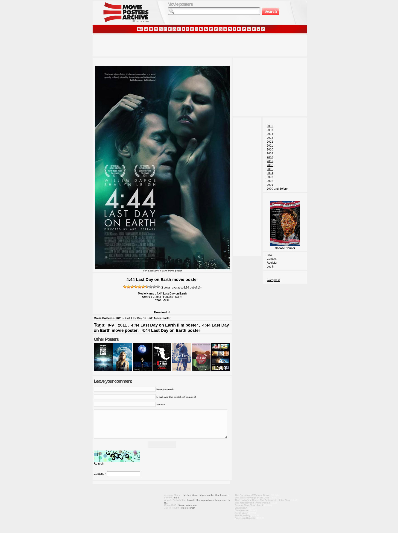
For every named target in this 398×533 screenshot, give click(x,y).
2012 (270, 141)
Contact (271, 258)
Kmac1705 (170, 505)
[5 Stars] (139, 287)
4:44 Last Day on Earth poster (171, 330)
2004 (270, 173)
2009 (270, 153)
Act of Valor (241, 513)
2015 (270, 130)
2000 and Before (277, 188)
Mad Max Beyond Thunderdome (252, 502)
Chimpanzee (242, 510)
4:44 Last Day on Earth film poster (164, 325)
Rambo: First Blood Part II (249, 505)
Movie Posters (103, 318)
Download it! (162, 312)
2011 (119, 318)
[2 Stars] (128, 287)
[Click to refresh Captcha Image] (117, 456)
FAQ (269, 254)
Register (272, 262)
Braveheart (241, 507)
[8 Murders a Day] (161, 370)
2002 (270, 181)
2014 (270, 133)
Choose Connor (285, 248)
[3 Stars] (132, 287)
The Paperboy (242, 515)
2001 (270, 184)
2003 (270, 177)
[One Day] (181, 370)
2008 (270, 157)
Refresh (99, 463)
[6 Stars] (143, 287)
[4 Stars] (136, 287)
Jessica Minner (172, 495)
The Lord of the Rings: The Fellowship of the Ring (262, 500)
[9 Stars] (154, 287)
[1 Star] (125, 287)
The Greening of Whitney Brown (252, 495)
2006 (270, 165)
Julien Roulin (171, 507)
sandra (168, 497)
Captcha (99, 473)
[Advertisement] (176, 45)
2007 (270, 161)
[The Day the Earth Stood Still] (103, 370)
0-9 (140, 29)
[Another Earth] (122, 370)
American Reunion (245, 518)
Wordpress (273, 280)
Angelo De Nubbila (174, 500)
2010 (270, 149)
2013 (270, 137)
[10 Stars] (158, 287)
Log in (271, 266)
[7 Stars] (147, 287)
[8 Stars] (150, 287)
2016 (270, 126)
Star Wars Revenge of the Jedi (252, 497)
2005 (270, 169)
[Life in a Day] (201, 370)
